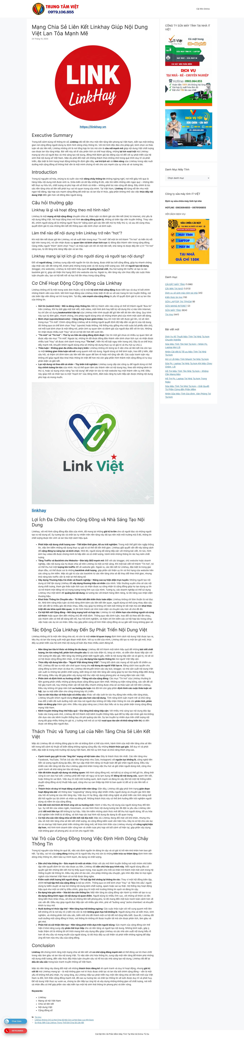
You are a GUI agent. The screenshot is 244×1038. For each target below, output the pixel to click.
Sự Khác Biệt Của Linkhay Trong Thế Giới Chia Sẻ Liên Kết (59, 1023)
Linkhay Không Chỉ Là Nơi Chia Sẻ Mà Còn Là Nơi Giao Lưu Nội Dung (64, 1020)
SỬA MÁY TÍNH (173, 310)
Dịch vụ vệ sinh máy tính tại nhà (181, 293)
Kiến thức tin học (173, 297)
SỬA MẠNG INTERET (176, 306)
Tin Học (38, 1017)
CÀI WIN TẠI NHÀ (174, 288)
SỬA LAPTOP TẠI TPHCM (178, 301)
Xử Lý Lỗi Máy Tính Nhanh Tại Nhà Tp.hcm (187, 359)
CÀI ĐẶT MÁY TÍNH (175, 284)
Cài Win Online (203, 9)
